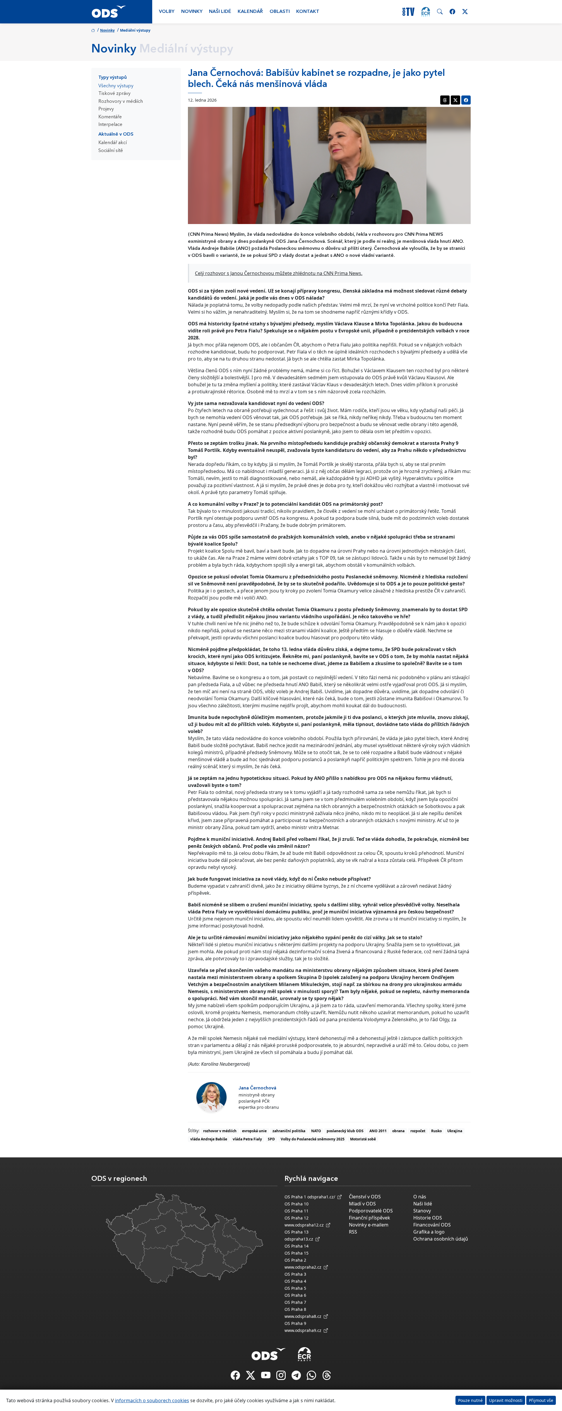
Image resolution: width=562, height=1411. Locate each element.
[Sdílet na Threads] (445, 100)
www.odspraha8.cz (304, 1316)
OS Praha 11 (297, 1211)
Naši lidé (220, 11)
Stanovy (422, 1210)
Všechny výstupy (115, 86)
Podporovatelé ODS (371, 1210)
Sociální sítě (110, 150)
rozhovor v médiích (220, 1130)
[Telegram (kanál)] (297, 1377)
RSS (353, 1232)
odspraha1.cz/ (322, 1197)
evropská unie (254, 1130)
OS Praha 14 (297, 1246)
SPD (271, 1139)
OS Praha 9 (295, 1323)
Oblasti (280, 11)
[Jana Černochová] (211, 1097)
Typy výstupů (112, 77)
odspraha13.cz (300, 1239)
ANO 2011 (378, 1130)
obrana (398, 1130)
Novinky (192, 11)
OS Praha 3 (295, 1274)
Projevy (106, 109)
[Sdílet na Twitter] (455, 100)
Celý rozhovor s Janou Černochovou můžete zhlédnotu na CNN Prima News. (278, 273)
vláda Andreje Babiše (208, 1139)
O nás (419, 1196)
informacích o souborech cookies (152, 1400)
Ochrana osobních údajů (440, 1239)
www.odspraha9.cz (304, 1330)
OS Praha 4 (295, 1281)
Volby (166, 11)
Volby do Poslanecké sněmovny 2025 (313, 1139)
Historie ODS (427, 1217)
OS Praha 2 (295, 1260)
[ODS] (268, 1352)
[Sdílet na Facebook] (466, 100)
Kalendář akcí (112, 143)
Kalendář (250, 11)
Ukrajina (454, 1130)
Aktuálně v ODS (115, 134)
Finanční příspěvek (369, 1217)
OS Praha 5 (295, 1288)
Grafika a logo (429, 1232)
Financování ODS (432, 1225)
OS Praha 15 (297, 1253)
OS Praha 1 (295, 1197)
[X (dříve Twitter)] (251, 1377)
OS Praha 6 (295, 1295)
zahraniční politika (289, 1130)
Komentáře (110, 117)
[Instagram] (281, 1377)
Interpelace (110, 124)
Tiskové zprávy (114, 93)
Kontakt (307, 11)
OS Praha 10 (297, 1204)
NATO (316, 1130)
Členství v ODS (365, 1196)
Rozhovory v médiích (120, 101)
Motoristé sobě (363, 1139)
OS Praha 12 (297, 1218)
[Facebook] (236, 1377)
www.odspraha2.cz (304, 1267)
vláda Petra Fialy (247, 1139)
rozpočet (417, 1130)
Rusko (436, 1130)
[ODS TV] (266, 1377)
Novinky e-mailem (368, 1225)
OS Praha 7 (295, 1302)
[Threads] (326, 1377)
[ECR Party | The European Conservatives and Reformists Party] (426, 11)
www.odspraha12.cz (305, 1225)
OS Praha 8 (295, 1309)
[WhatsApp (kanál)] (312, 1377)
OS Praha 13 (297, 1232)
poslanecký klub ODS (345, 1130)
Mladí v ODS (362, 1203)
